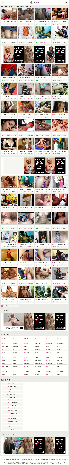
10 (13, 306)
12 (17, 306)
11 (15, 306)
